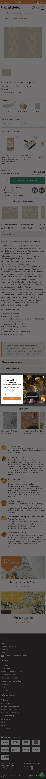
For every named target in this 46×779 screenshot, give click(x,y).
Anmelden (12, 398)
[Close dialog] (43, 377)
